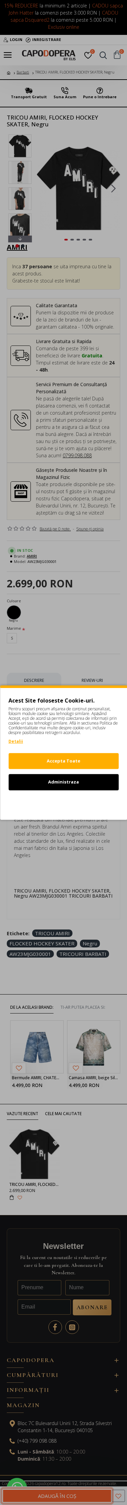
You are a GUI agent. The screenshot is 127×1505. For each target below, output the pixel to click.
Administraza (63, 782)
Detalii (15, 741)
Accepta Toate (63, 761)
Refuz (63, 803)
